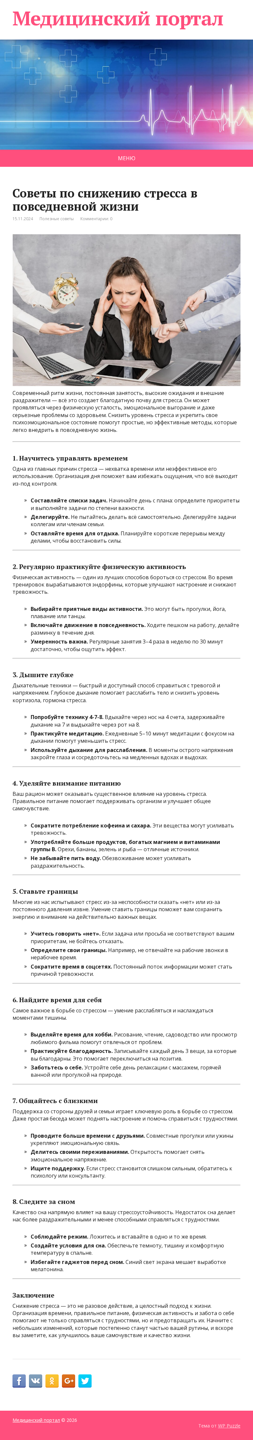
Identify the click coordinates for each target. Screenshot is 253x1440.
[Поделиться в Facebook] (19, 1381)
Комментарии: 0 (96, 219)
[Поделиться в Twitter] (85, 1381)
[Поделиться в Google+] (68, 1381)
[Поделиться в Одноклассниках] (52, 1381)
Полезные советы (57, 219)
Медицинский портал (118, 18)
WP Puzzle (229, 1426)
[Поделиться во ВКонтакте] (35, 1381)
